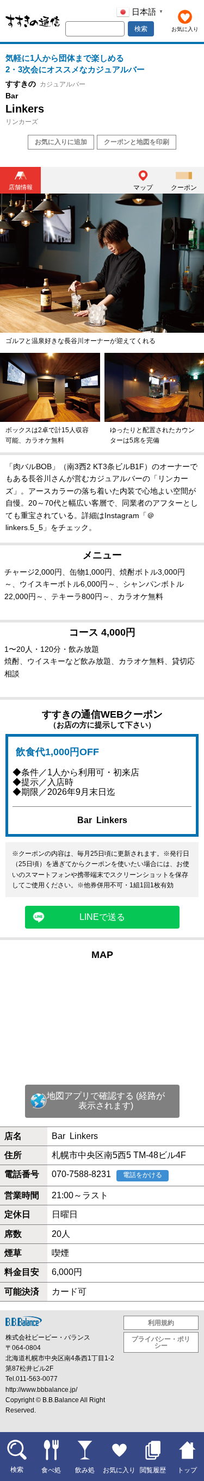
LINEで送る (102, 917)
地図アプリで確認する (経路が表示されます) (106, 1100)
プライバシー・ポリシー (161, 1342)
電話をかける (142, 1175)
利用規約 (161, 1323)
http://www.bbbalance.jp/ (41, 1389)
